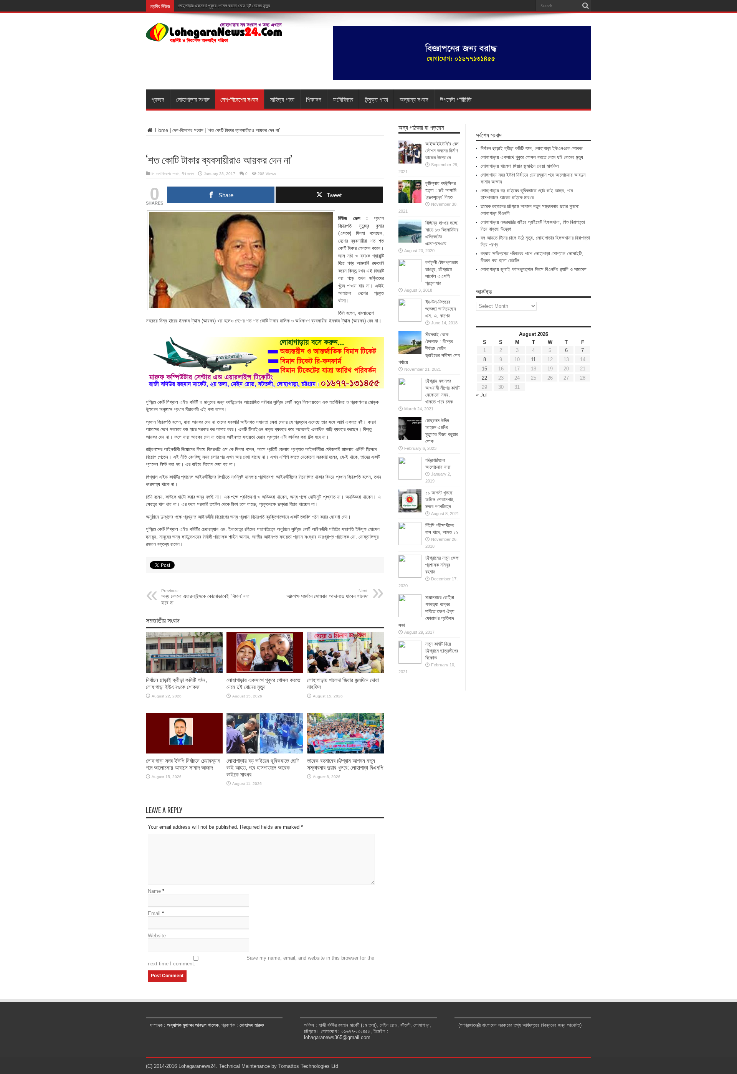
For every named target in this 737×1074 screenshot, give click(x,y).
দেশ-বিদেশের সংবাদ (239, 99)
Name (154, 891)
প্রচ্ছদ (157, 99)
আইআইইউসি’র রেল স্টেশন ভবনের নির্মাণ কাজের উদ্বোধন (442, 150)
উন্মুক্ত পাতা (376, 99)
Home (161, 130)
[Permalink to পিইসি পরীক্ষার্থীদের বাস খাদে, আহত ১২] (409, 543)
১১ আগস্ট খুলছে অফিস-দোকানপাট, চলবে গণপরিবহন (439, 499)
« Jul (481, 395)
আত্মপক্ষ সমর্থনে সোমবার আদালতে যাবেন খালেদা (327, 593)
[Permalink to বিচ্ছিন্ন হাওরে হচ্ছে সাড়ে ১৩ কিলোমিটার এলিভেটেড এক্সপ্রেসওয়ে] (409, 241)
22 (484, 378)
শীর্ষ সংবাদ (188, 174)
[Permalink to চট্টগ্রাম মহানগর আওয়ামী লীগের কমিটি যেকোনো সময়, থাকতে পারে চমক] (409, 399)
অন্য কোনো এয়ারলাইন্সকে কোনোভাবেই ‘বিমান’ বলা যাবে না (205, 597)
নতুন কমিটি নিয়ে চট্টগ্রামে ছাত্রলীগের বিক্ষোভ (441, 651)
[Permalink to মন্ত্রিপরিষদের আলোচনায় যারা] (409, 478)
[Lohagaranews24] (214, 37)
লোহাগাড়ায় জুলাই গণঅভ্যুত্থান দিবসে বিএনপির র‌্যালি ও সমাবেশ (534, 269)
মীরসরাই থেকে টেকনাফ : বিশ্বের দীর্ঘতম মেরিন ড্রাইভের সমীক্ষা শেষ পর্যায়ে (429, 348)
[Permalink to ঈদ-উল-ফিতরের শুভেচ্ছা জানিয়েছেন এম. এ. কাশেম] (409, 320)
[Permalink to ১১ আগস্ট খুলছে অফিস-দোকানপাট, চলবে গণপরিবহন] (409, 511)
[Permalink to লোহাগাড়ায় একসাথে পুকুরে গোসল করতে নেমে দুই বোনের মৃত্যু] (264, 671)
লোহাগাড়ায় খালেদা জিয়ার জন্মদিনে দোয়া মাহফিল (520, 166)
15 (484, 369)
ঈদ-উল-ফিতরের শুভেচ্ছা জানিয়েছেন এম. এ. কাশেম (440, 309)
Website (157, 936)
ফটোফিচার (343, 99)
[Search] (585, 6)
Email (154, 913)
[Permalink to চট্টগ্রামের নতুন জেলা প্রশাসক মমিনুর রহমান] (409, 576)
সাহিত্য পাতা (282, 99)
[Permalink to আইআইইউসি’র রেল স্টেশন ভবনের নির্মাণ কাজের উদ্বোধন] (409, 162)
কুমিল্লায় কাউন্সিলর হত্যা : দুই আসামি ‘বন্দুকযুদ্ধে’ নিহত (440, 190)
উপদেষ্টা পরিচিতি (455, 99)
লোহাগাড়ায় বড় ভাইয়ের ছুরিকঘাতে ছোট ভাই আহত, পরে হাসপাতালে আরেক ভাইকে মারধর (262, 767)
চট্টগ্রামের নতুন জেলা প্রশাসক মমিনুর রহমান (442, 565)
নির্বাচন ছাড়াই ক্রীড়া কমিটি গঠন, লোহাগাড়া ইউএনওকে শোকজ (176, 683)
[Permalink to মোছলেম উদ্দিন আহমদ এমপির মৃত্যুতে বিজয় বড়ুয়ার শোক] (409, 438)
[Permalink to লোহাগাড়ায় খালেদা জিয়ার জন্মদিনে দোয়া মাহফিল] (345, 671)
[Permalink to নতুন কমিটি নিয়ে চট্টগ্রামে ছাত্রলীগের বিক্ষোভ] (409, 662)
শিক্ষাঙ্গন (313, 99)
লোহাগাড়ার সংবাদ (193, 99)
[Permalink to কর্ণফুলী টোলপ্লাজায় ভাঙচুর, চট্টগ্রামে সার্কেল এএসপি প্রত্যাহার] (409, 280)
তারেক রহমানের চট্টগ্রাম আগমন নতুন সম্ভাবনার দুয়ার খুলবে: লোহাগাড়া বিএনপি (345, 764)
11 (533, 359)
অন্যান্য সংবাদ (414, 99)
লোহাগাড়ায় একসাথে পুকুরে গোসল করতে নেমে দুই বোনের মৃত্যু (224, 5)
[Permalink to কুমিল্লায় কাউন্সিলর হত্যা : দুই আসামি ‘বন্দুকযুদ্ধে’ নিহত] (409, 201)
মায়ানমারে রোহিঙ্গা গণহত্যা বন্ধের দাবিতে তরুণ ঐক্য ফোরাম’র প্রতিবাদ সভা (426, 611)
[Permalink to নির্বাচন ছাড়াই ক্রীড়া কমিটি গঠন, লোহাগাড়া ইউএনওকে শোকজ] (184, 671)
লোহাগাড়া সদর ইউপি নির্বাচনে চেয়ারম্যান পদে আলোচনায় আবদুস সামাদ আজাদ (183, 764)
